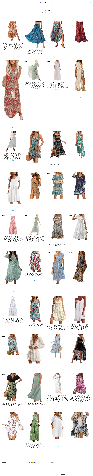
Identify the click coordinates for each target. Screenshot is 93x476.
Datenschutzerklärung (82, 474)
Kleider (50, 12)
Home (42, 12)
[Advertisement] (82, 466)
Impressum (4, 464)
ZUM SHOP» (13, 32)
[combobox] (55, 462)
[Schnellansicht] (18, 30)
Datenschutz (4, 462)
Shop (46, 12)
